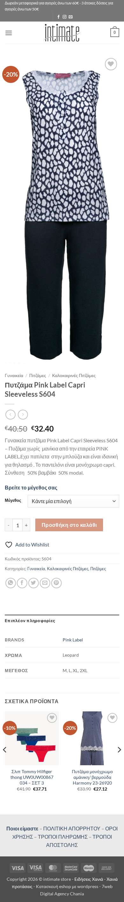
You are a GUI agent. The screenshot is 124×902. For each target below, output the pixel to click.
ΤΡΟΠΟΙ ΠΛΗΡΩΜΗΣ (63, 837)
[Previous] (5, 762)
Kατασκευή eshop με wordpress (67, 886)
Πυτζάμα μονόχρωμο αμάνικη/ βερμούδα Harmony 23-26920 (92, 777)
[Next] (119, 762)
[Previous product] (23, 414)
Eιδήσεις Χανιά (89, 879)
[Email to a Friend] (45, 583)
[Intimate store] (62, 33)
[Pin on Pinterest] (56, 583)
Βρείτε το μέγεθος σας (31, 487)
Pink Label (73, 639)
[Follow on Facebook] (58, 17)
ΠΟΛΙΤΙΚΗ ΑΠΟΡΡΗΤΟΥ (71, 828)
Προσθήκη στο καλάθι (69, 525)
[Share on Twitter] (33, 583)
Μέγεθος (13, 500)
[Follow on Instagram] (64, 17)
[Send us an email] (70, 17)
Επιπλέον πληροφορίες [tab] (30, 620)
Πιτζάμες (37, 375)
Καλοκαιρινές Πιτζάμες (74, 375)
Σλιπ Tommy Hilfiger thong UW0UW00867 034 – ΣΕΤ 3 (31, 777)
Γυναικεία (14, 375)
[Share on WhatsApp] (10, 583)
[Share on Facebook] (22, 583)
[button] (8, 33)
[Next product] (10, 414)
